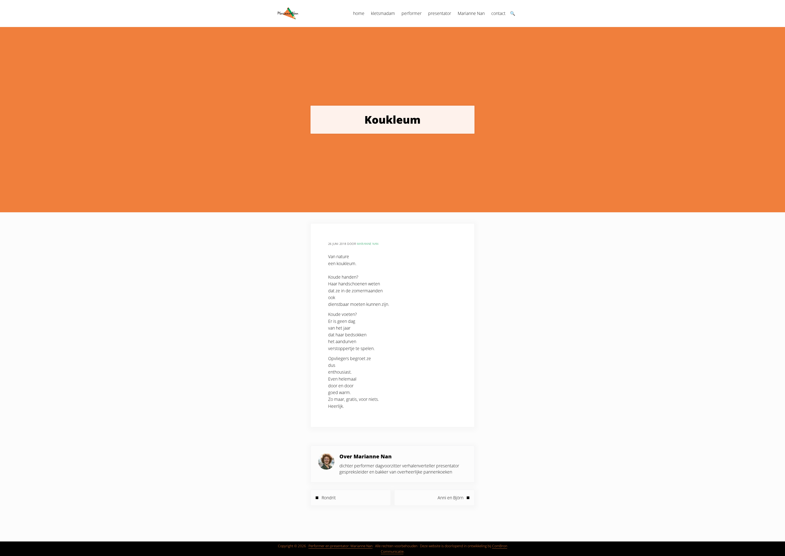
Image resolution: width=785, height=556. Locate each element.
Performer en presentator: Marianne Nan (340, 546)
